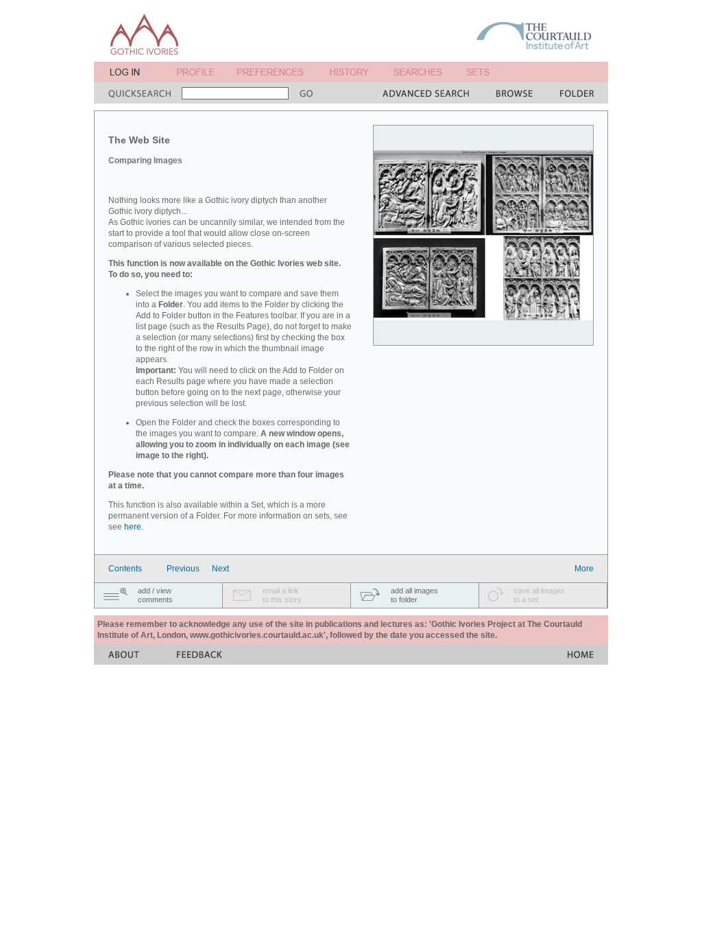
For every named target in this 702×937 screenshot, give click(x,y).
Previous (183, 568)
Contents (125, 568)
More (584, 568)
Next (220, 568)
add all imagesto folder (414, 595)
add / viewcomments (155, 595)
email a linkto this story (282, 595)
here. (133, 527)
